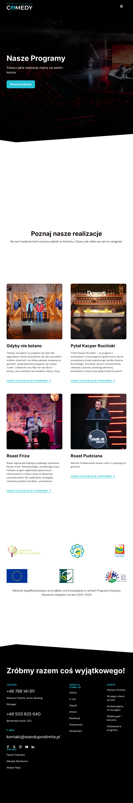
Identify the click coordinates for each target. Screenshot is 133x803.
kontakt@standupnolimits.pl (33, 736)
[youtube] (26, 746)
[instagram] (20, 746)
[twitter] (14, 746)
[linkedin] (33, 746)
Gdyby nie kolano (24, 345)
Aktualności (75, 731)
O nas (72, 699)
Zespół (73, 705)
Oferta (73, 692)
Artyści (73, 711)
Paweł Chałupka (16, 754)
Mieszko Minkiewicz (17, 761)
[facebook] (8, 746)
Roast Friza (18, 455)
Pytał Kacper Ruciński (93, 345)
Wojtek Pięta (13, 767)
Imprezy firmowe (116, 689)
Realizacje (74, 718)
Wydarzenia (75, 724)
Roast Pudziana (86, 455)
